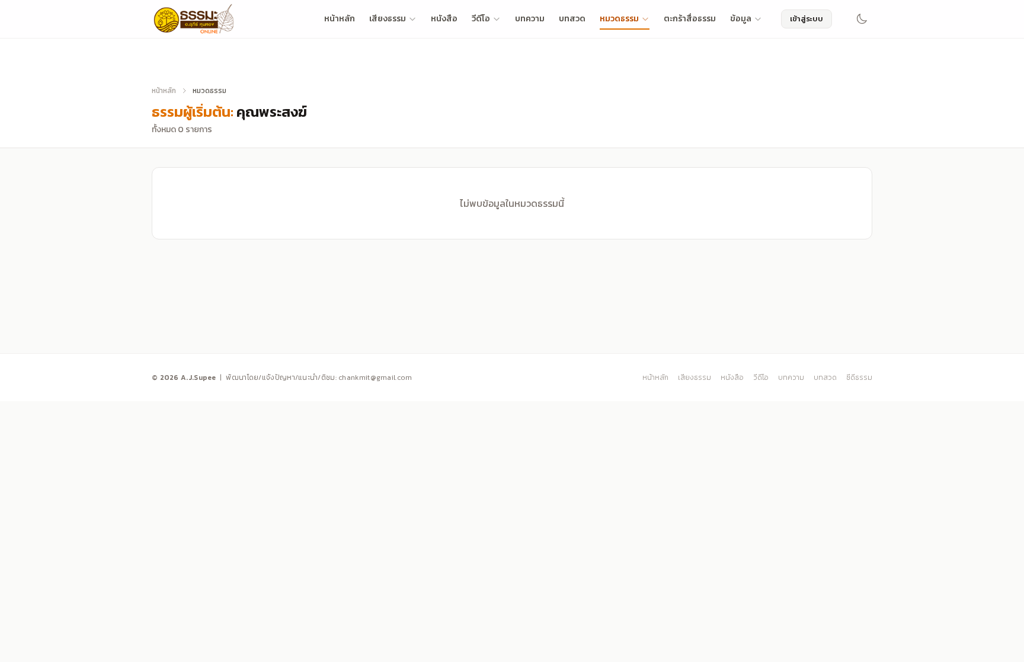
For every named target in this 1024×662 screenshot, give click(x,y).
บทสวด (572, 18)
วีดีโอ (481, 18)
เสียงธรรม (387, 18)
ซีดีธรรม (859, 377)
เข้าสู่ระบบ (806, 18)
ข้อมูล (740, 18)
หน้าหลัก (339, 18)
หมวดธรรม (619, 18)
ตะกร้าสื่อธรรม (690, 18)
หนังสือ (444, 18)
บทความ (530, 18)
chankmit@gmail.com (375, 377)
